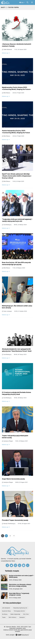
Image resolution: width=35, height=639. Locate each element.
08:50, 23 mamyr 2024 (20, 224)
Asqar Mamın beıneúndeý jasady (13, 479)
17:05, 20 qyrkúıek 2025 (15, 589)
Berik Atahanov (12, 617)
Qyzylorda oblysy (6, 611)
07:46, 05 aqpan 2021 (24, 523)
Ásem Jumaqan (7, 311)
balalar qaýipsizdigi (15, 614)
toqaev (4, 617)
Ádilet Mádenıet (7, 49)
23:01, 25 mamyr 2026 (15, 580)
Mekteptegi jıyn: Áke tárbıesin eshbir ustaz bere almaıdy (17, 307)
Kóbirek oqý (5, 53)
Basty (3, 7)
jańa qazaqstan (6, 607)
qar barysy (4, 614)
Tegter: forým (13, 7)
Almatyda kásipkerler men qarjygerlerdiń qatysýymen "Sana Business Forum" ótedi (16, 350)
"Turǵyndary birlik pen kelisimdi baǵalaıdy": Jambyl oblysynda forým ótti (17, 220)
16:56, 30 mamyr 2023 (20, 397)
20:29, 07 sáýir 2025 (18, 92)
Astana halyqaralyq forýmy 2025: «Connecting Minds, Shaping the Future (16, 131)
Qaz (22, 2)
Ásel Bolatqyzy (7, 224)
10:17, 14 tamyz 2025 (15, 597)
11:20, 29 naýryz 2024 (19, 268)
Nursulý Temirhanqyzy (9, 523)
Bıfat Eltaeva (6, 92)
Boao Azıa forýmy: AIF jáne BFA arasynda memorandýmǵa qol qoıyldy (16, 263)
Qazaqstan (22, 617)
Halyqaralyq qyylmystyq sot (20, 607)
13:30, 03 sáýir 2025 (18, 181)
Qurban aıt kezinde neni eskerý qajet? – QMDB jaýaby (21, 576)
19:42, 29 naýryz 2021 (21, 441)
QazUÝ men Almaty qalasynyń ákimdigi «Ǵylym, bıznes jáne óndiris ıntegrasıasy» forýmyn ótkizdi (16, 176)
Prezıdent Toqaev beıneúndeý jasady (15, 520)
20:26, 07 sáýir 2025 (18, 136)
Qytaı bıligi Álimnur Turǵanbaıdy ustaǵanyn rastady (19, 594)
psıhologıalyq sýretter (19, 611)
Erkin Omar (26, 614)
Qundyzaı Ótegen (8, 441)
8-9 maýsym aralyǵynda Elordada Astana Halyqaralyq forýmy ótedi (16, 393)
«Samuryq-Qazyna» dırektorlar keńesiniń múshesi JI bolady (16, 45)
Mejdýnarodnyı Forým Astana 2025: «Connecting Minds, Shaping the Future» (16, 88)
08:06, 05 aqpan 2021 (21, 482)
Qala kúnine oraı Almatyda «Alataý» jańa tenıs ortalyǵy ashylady (20, 585)
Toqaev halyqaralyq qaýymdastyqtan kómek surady (15, 436)
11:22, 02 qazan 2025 (20, 49)
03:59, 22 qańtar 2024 (20, 311)
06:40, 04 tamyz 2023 (20, 354)
